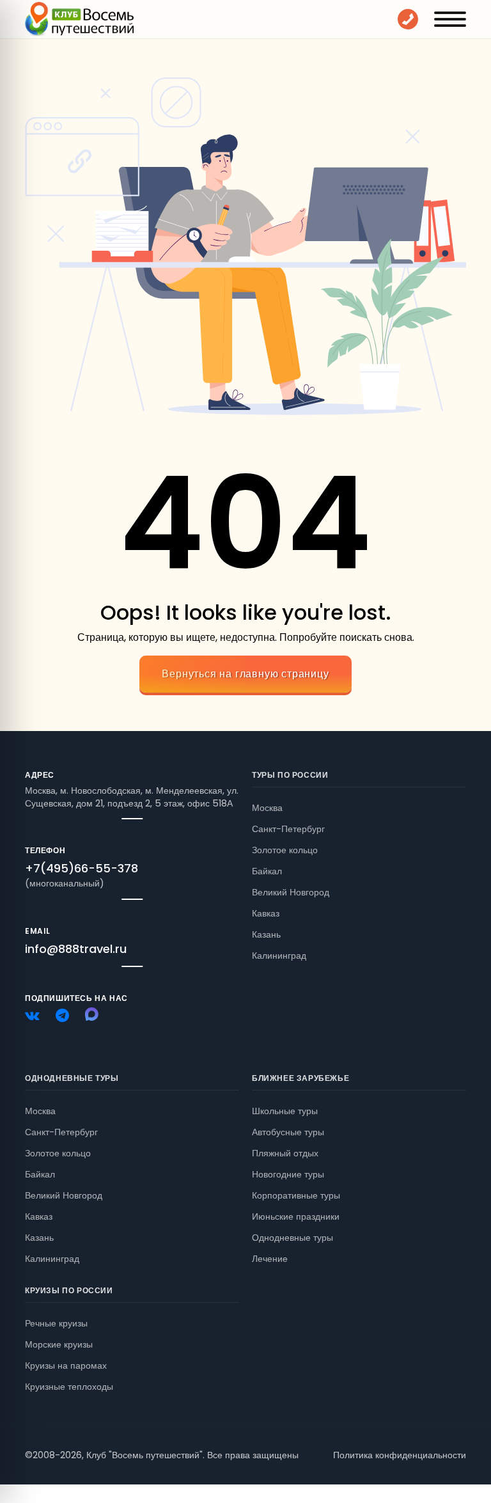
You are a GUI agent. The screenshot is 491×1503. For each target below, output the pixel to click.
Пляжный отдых (285, 1153)
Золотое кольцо (285, 850)
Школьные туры (285, 1111)
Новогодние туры (288, 1174)
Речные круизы (56, 1323)
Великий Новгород (290, 892)
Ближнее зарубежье (300, 1078)
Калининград (279, 955)
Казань (266, 934)
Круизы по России (69, 1290)
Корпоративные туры (296, 1195)
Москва (267, 807)
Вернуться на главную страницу (245, 673)
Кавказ (265, 913)
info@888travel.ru (76, 949)
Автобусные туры (288, 1132)
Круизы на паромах (66, 1365)
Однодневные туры (72, 1078)
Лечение (270, 1258)
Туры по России (290, 774)
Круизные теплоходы (69, 1386)
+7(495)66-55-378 (81, 868)
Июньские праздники (295, 1216)
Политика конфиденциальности (399, 1455)
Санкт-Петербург (288, 828)
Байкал (267, 871)
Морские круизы (59, 1344)
